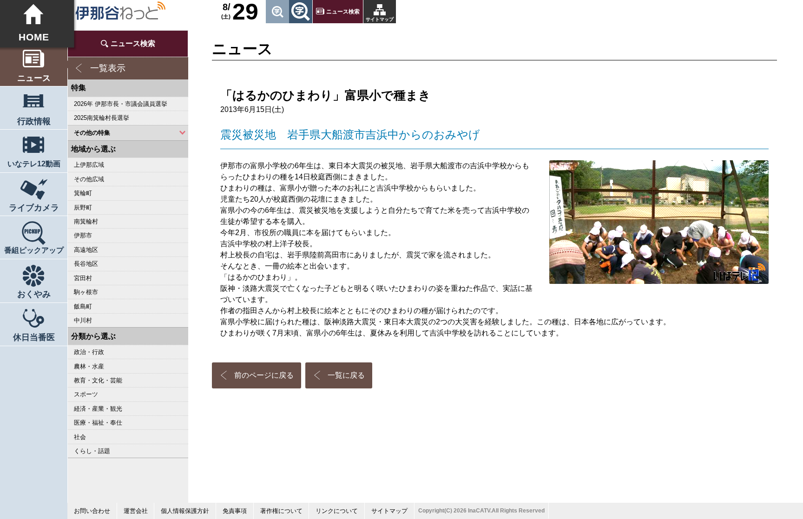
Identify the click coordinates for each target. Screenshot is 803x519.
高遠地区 (86, 249)
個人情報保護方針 (185, 510)
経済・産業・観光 (98, 408)
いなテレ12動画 (33, 164)
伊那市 (83, 235)
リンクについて (337, 510)
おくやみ (34, 294)
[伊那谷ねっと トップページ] (120, 10)
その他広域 (89, 179)
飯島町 (83, 306)
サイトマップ (380, 19)
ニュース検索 (343, 11)
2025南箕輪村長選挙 (101, 117)
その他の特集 (92, 132)
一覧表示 (107, 68)
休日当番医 (34, 337)
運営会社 (136, 510)
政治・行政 (89, 351)
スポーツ (86, 394)
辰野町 (83, 207)
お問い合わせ (92, 510)
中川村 (83, 320)
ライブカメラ (34, 207)
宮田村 (83, 278)
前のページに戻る (264, 375)
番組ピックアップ (34, 250)
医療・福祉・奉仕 (98, 422)
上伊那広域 (89, 164)
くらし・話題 (92, 450)
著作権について (281, 510)
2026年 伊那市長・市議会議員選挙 (120, 103)
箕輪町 (83, 193)
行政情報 (34, 121)
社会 (80, 437)
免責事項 (235, 510)
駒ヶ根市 (86, 292)
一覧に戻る (346, 375)
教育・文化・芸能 (98, 380)
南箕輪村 (86, 221)
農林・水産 (89, 366)
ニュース (34, 78)
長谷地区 (86, 263)
